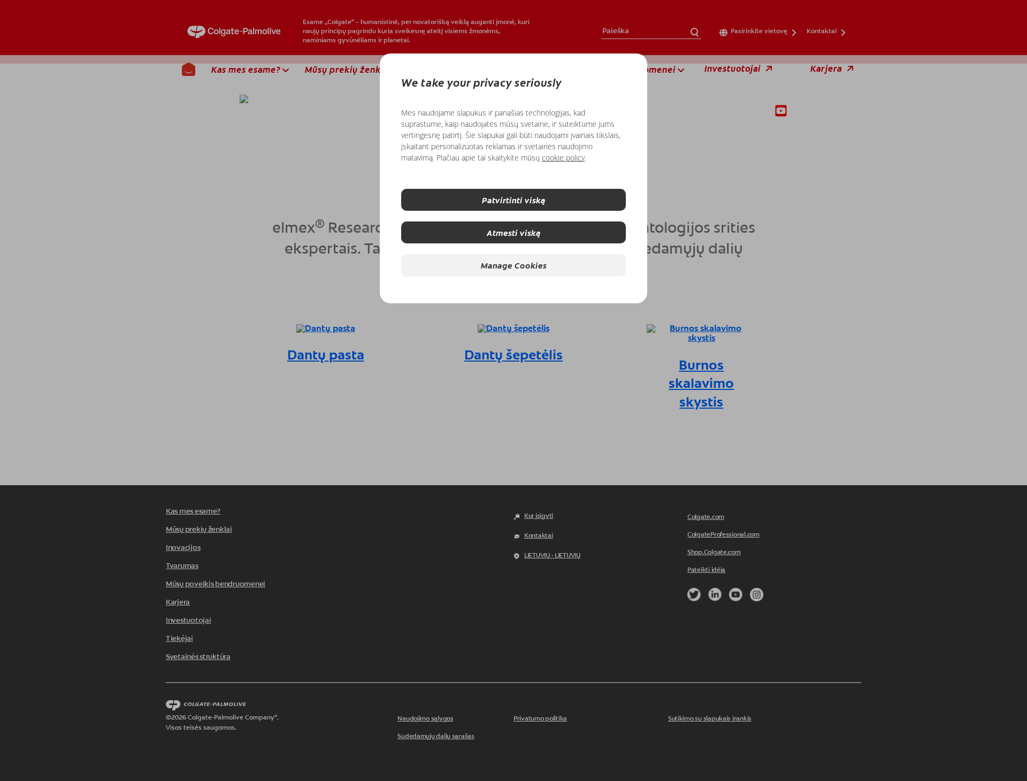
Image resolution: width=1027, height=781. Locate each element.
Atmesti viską (514, 232)
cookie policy (563, 157)
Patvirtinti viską (514, 199)
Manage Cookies (514, 265)
